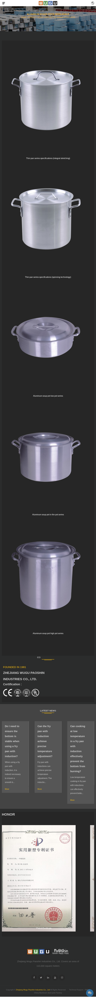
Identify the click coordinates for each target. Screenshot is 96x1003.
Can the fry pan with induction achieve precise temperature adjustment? (12, 741)
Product (32, 17)
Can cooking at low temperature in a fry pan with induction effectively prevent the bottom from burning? (45, 749)
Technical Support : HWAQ (79, 990)
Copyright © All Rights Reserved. (36, 990)
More (7, 789)
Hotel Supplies (45, 17)
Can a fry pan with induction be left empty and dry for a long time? (78, 739)
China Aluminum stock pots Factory (48, 993)
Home (23, 17)
